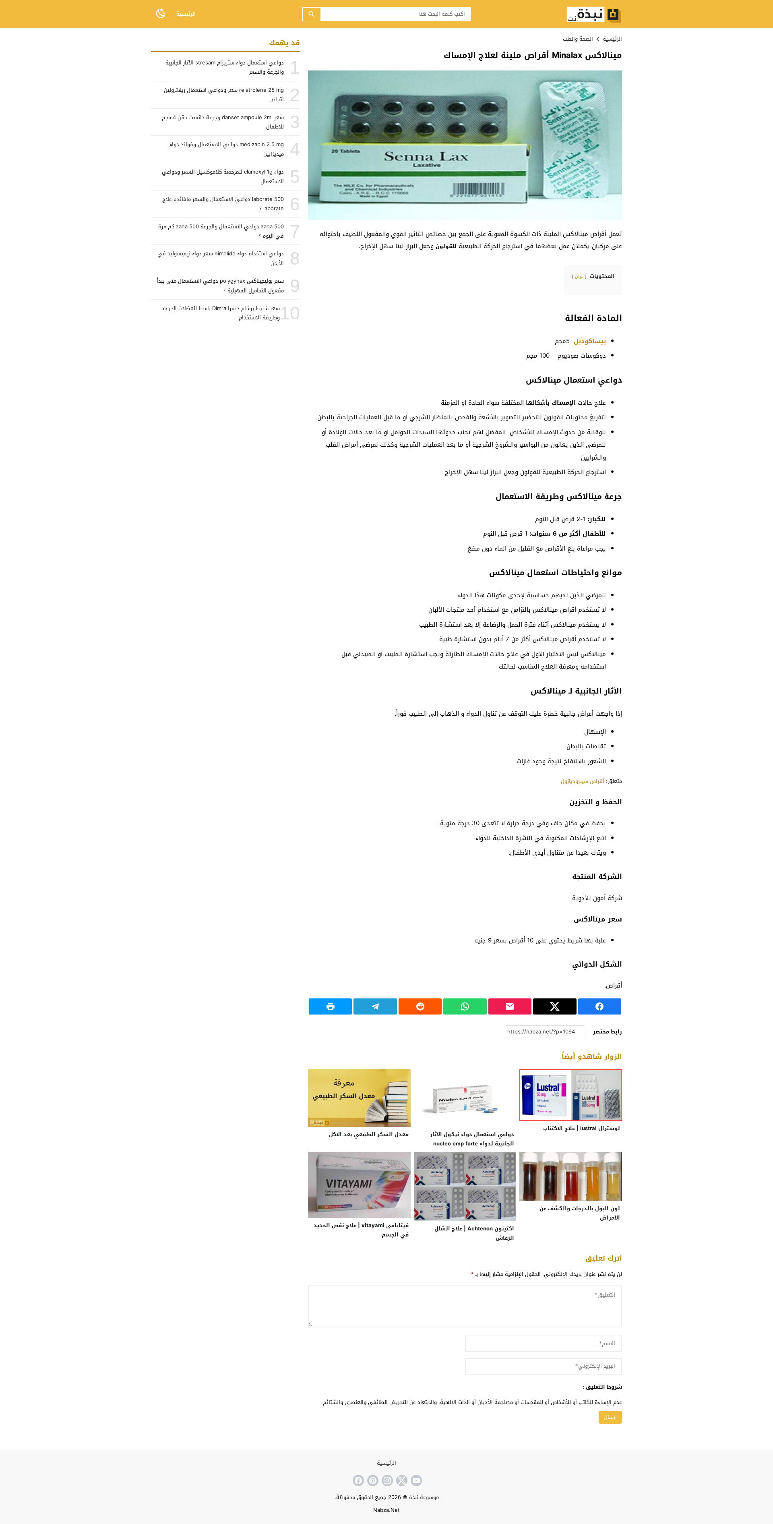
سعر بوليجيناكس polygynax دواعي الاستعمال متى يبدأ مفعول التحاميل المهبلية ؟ (220, 285)
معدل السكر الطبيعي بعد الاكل (369, 1134)
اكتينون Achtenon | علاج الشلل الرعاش (474, 1233)
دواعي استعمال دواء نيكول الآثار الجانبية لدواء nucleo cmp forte (472, 1139)
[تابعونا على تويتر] (401, 1480)
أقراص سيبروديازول (581, 781)
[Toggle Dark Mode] (160, 14)
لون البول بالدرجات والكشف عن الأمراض (579, 1213)
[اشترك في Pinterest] (372, 1480)
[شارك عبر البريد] (509, 1006)
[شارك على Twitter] (554, 1006)
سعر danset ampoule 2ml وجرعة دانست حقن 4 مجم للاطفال (223, 122)
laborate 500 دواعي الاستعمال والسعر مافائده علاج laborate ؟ (223, 203)
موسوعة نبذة (424, 1497)
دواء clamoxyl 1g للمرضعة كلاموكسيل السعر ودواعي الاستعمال (223, 176)
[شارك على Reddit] (420, 1006)
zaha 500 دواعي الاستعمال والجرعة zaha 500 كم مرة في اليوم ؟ (221, 231)
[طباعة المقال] (330, 1006)
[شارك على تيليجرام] (375, 1006)
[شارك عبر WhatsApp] (464, 1006)
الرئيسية (186, 14)
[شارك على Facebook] (599, 1006)
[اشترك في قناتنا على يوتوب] (415, 1480)
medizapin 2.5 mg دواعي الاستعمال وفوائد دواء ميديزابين (226, 149)
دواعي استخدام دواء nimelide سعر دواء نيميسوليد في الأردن (220, 258)
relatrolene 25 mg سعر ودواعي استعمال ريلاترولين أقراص (224, 94)
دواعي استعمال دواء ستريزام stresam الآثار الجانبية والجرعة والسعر (224, 67)
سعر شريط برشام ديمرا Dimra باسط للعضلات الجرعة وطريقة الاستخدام (221, 313)
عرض (579, 276)
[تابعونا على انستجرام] (386, 1480)
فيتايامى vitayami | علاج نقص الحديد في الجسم (361, 1230)
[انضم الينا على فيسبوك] (357, 1480)
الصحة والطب (578, 39)
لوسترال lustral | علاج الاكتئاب (581, 1128)
